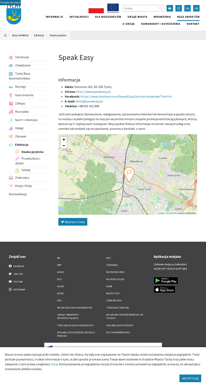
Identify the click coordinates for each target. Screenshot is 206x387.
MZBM (109, 286)
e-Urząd (129, 23)
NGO (59, 300)
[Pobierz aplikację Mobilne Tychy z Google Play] (166, 280)
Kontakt (193, 23)
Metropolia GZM (115, 279)
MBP (59, 265)
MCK (108, 258)
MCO (59, 279)
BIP (58, 258)
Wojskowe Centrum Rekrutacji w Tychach (124, 316)
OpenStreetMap (176, 213)
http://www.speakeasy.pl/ (93, 92)
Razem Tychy (112, 293)
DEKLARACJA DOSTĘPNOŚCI (120, 325)
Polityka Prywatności (118, 332)
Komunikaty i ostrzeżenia (160, 23)
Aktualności (79, 16)
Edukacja (39, 35)
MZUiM (60, 286)
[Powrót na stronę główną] (5, 35)
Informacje (54, 16)
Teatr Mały (112, 265)
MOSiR (60, 293)
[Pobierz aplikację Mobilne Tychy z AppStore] (164, 289)
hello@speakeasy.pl (89, 101)
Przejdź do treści (10, 2)
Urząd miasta (137, 16)
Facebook (18, 266)
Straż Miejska (113, 300)
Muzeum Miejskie (115, 272)
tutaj (54, 364)
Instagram (19, 289)
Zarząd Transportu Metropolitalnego (68, 316)
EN (187, 8)
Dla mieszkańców (108, 16)
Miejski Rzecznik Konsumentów (74, 307)
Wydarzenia (162, 16)
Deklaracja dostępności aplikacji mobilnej (76, 334)
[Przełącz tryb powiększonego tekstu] (178, 8)
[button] (129, 175)
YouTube (18, 281)
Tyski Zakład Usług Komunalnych (75, 325)
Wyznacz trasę (74, 222)
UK (196, 8)
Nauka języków (58, 35)
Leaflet (161, 213)
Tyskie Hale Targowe (117, 307)
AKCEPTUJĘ (190, 378)
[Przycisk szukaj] (160, 8)
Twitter (18, 274)
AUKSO (60, 272)
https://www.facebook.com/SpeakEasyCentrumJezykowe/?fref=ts (126, 96)
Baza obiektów (188, 16)
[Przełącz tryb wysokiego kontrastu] (170, 8)
